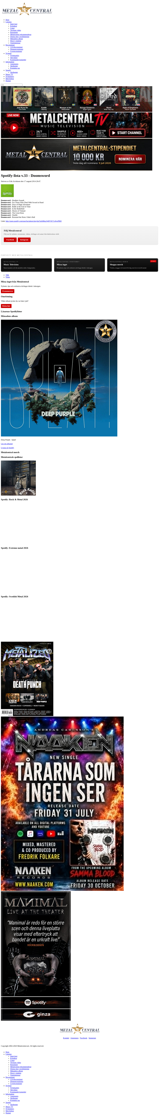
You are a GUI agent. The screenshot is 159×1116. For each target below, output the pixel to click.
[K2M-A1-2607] (76, 111)
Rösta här (6, 306)
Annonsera (14, 64)
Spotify (8, 70)
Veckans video (15, 30)
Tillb (7, 275)
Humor (8, 81)
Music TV (9, 74)
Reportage (14, 32)
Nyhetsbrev (10, 77)
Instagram (24, 240)
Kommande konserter (18, 60)
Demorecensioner (16, 49)
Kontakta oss (15, 68)
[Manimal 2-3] (36, 1008)
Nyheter (9, 53)
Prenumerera (7, 291)
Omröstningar (15, 43)
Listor (12, 28)
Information (10, 62)
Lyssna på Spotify (7, 448)
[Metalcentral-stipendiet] (76, 170)
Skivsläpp (13, 58)
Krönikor (13, 26)
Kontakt (66, 1038)
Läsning (9, 22)
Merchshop (10, 79)
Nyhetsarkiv (14, 56)
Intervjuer (13, 24)
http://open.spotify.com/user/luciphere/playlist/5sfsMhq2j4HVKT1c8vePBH (34, 221)
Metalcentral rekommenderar (20, 35)
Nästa (8, 277)
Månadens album (16, 39)
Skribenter (14, 66)
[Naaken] (62, 890)
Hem (7, 20)
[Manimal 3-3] (36, 1020)
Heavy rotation (15, 41)
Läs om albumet (7, 444)
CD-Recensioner (16, 47)
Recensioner (10, 45)
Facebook (10, 240)
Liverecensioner (16, 51)
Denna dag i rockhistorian (19, 37)
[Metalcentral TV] (76, 137)
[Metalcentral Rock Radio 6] (18, 495)
